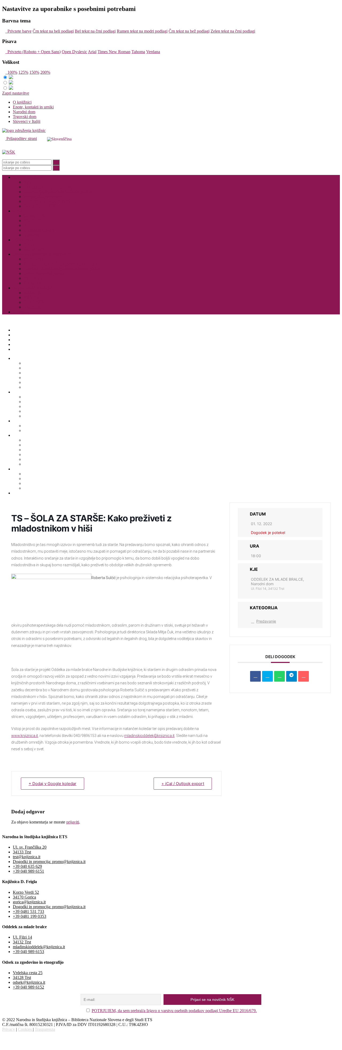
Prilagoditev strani (21, 138)
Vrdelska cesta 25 (27, 972)
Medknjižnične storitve (43, 196)
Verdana (153, 51)
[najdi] (56, 162)
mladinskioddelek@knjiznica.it (149, 735)
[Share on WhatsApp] (279, 676)
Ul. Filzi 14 (22, 937)
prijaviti (72, 822)
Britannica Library (39, 230)
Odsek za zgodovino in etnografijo (42, 254)
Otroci (29, 244)
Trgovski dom (24, 116)
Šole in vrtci (34, 249)
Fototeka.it (32, 283)
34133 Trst (22, 852)
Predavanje (266, 621)
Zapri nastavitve (15, 93)
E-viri (17, 211)
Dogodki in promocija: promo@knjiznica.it (49, 861)
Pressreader (33, 220)
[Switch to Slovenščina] (59, 139)
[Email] (303, 676)
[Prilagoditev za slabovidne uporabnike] (39, 138)
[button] (171, 147)
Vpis (28, 182)
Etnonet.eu (33, 278)
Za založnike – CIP (40, 206)
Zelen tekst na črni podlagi (233, 31)
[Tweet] (267, 676)
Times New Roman (114, 51)
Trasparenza (45, 1029)
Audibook (32, 225)
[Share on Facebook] (255, 676)
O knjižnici (22, 102)
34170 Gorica (24, 897)
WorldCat (32, 307)
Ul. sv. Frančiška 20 (29, 847)
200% (45, 72)
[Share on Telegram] (291, 676)
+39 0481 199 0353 (29, 916)
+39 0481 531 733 (28, 911)
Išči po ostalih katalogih (33, 288)
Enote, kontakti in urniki (33, 107)
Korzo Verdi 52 (26, 892)
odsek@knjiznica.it (29, 982)
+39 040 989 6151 (28, 871)
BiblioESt (32, 292)
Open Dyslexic (74, 51)
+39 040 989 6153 (28, 951)
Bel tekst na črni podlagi (95, 31)
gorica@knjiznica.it (29, 902)
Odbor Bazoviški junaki (44, 273)
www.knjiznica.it (24, 735)
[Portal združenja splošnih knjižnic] (24, 130)
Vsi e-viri (31, 235)
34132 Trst (22, 942)
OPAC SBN (34, 302)
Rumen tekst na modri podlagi (142, 31)
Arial (92, 51)
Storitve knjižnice (27, 177)
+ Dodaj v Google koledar (52, 783)
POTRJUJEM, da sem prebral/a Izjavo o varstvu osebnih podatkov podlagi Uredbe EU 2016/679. (174, 1010)
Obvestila (21, 312)
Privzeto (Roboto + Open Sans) (33, 51)
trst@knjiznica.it (26, 856)
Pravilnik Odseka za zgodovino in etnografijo (62, 268)
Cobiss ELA (34, 215)
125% (23, 72)
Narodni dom (24, 112)
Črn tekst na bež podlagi (189, 31)
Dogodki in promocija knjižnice (50, 201)
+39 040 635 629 (27, 866)
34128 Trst (22, 977)
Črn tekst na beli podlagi (53, 31)
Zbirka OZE (34, 259)
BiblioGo (31, 297)
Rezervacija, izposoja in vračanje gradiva (58, 191)
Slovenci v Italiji (26, 121)
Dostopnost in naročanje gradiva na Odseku (60, 263)
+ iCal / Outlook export (182, 783)
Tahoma (138, 51)
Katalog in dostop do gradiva (48, 187)
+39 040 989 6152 (28, 987)
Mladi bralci (23, 239)
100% (11, 72)
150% (34, 72)
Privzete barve (18, 31)
